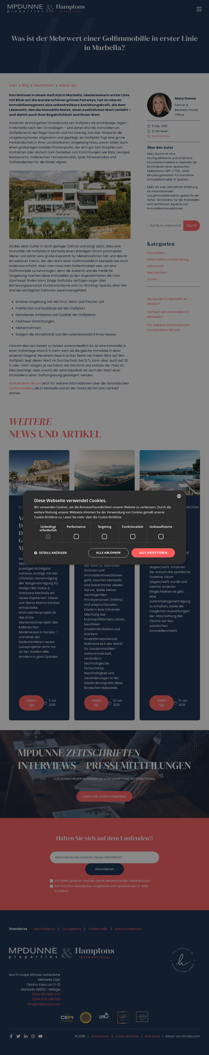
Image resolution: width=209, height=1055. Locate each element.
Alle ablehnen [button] (108, 553)
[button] (50, 553)
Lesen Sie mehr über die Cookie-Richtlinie (92, 517)
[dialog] (104, 527)
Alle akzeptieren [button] (153, 553)
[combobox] (179, 496)
